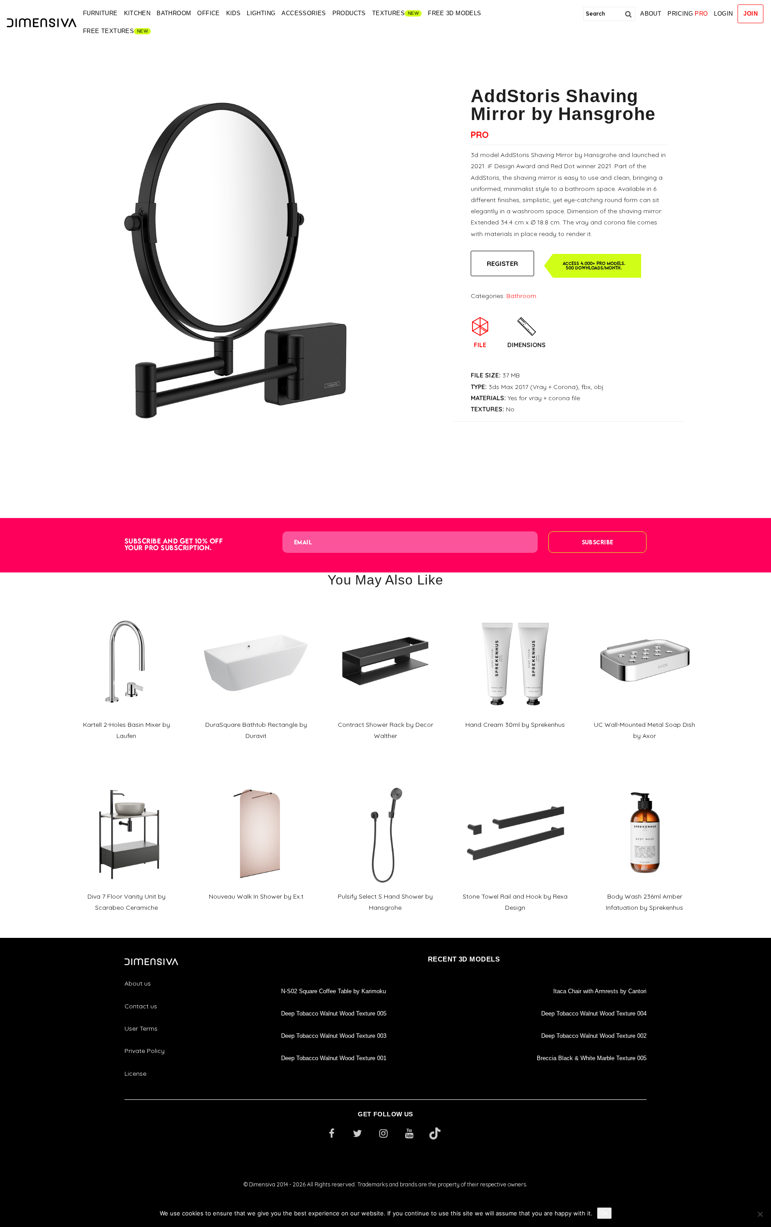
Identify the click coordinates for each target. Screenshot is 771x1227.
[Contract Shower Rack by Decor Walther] (385, 607)
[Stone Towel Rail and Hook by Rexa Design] (515, 779)
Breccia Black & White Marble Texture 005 (592, 1058)
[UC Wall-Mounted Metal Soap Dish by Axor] (645, 607)
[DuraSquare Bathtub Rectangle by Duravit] (256, 607)
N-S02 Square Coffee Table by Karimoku (333, 991)
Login (723, 13)
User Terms (141, 1028)
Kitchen (137, 13)
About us (137, 983)
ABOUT (650, 13)
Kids (233, 13)
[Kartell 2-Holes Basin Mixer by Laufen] (126, 607)
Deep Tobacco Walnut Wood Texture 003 (333, 1035)
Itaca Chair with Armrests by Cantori (600, 991)
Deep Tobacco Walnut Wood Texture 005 (333, 1013)
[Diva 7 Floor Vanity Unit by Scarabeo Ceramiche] (126, 779)
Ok (604, 1213)
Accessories (304, 13)
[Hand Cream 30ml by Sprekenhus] (515, 608)
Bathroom (174, 13)
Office (208, 13)
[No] (759, 1214)
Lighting (261, 13)
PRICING (687, 13)
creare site (385, 1196)
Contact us (140, 1006)
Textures (388, 13)
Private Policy (144, 1051)
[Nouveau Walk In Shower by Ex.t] (256, 779)
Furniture (100, 13)
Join (750, 13)
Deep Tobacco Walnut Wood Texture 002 (594, 1035)
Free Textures (108, 31)
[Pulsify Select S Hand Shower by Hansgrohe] (385, 779)
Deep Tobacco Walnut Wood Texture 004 (594, 1013)
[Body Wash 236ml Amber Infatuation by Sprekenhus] (645, 779)
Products (349, 13)
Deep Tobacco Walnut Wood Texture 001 (333, 1058)
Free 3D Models (454, 13)
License (135, 1073)
